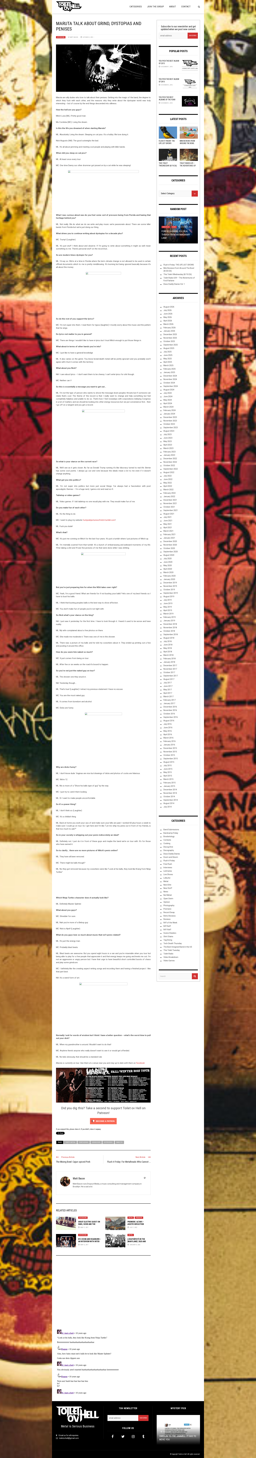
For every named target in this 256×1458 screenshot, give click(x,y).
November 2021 (170, 503)
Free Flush (167, 864)
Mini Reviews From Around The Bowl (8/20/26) (187, 143)
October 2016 (169, 714)
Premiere (139, 1218)
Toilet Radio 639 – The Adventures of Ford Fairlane (188, 165)
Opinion (166, 902)
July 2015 (167, 765)
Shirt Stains (168, 936)
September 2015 (170, 758)
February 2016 (169, 741)
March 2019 (168, 614)
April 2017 (167, 693)
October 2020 (169, 548)
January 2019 (169, 621)
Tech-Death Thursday (170, 230)
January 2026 (169, 331)
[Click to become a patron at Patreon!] (103, 1121)
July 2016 (167, 724)
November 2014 (170, 793)
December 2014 (170, 790)
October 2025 (169, 341)
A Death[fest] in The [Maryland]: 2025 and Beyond (136, 1241)
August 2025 (168, 348)
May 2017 (167, 690)
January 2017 (169, 703)
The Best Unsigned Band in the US (177, 947)
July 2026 (167, 310)
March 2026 (168, 324)
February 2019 (169, 617)
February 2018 (169, 658)
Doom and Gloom (170, 857)
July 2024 (167, 393)
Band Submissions (171, 829)
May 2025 (167, 359)
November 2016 (170, 710)
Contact (186, 6)
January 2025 (169, 372)
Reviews (167, 919)
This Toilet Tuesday (171, 950)
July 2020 (167, 558)
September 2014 (170, 800)
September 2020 (170, 552)
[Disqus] (103, 1293)
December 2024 (170, 376)
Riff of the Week (170, 923)
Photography (168, 905)
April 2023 (167, 445)
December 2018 (170, 624)
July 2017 (167, 683)
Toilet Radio (168, 954)
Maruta (119, 1142)
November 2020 (170, 545)
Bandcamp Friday (170, 833)
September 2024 (170, 386)
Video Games (169, 961)
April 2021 (167, 527)
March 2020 (168, 572)
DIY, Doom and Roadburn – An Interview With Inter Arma (89, 1241)
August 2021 (168, 514)
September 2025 (170, 345)
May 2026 (167, 317)
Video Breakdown (170, 957)
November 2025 (170, 338)
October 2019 (169, 590)
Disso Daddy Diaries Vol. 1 (174, 284)
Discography (168, 850)
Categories (136, 6)
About (172, 6)
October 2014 (169, 796)
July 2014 (167, 807)
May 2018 (167, 648)
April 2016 (167, 734)
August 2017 (168, 679)
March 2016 (168, 738)
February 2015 (169, 783)
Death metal (70, 1142)
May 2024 (167, 400)
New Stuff (167, 888)
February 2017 (169, 700)
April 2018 (167, 652)
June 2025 (167, 355)
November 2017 (170, 669)
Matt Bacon (74, 37)
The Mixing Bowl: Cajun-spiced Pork (73, 1161)
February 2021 (169, 534)
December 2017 (170, 665)
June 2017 (167, 686)
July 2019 (167, 600)
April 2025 (167, 362)
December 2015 (170, 748)
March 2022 (168, 489)
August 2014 (168, 803)
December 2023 (170, 417)
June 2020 (167, 562)
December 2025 (170, 334)
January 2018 (169, 662)
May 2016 (167, 731)
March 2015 (168, 779)
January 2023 (169, 455)
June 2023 (167, 438)
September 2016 (170, 717)
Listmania (167, 871)
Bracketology (169, 836)
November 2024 (170, 379)
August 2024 (168, 390)
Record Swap (169, 912)
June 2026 (167, 314)
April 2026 (167, 321)
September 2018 (170, 634)
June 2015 (167, 769)
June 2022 (167, 479)
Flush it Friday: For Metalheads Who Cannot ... (129, 1161)
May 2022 (167, 483)
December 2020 (170, 541)
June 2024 (167, 396)
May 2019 (167, 607)
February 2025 (169, 369)
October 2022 (169, 465)
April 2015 (167, 776)
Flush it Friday (169, 861)
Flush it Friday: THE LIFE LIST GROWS (178, 265)
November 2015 (170, 752)
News (165, 892)
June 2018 (167, 645)
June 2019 (167, 603)
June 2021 (167, 521)
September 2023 (170, 427)
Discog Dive (168, 847)
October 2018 (169, 631)
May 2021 (167, 524)
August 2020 (168, 555)
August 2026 (168, 307)
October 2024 (169, 383)
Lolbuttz (166, 878)
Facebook (140, 1063)
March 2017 (168, 696)
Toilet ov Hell (182, 1454)
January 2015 (169, 786)
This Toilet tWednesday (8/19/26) (177, 274)
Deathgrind (83, 1142)
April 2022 (167, 486)
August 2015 (168, 762)
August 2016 (168, 721)
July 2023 (167, 434)
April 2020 (167, 569)
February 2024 (169, 410)
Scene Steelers (169, 933)
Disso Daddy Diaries (171, 854)
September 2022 (170, 469)
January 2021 (169, 538)
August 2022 (168, 472)
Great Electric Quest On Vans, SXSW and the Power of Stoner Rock (89, 1224)
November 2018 (170, 627)
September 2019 (170, 593)
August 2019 (168, 596)
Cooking (166, 843)
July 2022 (167, 476)
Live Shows (168, 874)
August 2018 (168, 638)
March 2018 (168, 655)
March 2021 (168, 531)
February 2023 (169, 452)
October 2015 (169, 755)
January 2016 (169, 745)
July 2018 (167, 641)
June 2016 (167, 727)
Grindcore (96, 1142)
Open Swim (168, 898)
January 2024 (169, 414)
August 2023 (168, 431)
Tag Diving (167, 940)
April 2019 (167, 610)
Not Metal (167, 895)
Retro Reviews (169, 916)
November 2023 (170, 421)
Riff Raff (167, 926)
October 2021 (169, 507)
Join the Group (155, 6)
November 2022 (170, 462)
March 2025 (168, 365)
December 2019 (170, 583)
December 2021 (170, 500)
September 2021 (170, 510)
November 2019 (170, 586)
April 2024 (167, 403)
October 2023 (169, 424)
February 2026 (169, 328)
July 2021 (167, 517)
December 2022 (170, 458)
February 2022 (169, 493)
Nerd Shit (167, 885)
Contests (167, 840)
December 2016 (170, 707)
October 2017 (169, 672)
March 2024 (168, 407)
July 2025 (167, 352)
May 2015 (167, 772)
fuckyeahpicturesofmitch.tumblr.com (99, 520)
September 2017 (170, 676)
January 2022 (169, 496)
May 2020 (167, 565)
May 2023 (167, 441)
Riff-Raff (167, 929)
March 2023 (168, 448)
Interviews (60, 37)
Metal (131, 1218)
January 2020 (169, 579)
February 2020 (169, 576)
